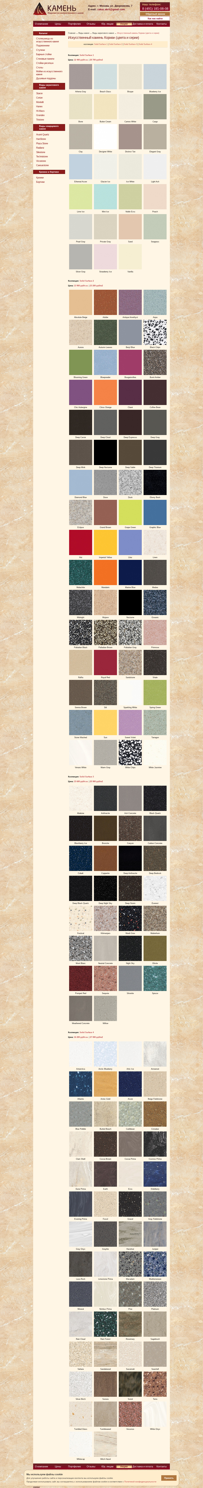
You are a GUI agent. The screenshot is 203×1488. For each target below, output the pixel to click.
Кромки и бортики (49, 172)
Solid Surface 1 (100, 44)
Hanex (39, 106)
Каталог (43, 33)
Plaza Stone (42, 143)
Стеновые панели (45, 58)
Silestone (40, 152)
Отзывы (91, 24)
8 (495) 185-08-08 (155, 9)
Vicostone (41, 161)
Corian (39, 97)
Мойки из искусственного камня (49, 73)
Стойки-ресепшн (44, 63)
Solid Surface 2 (115, 44)
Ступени (40, 50)
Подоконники (42, 45)
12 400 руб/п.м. (81, 60)
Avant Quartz (42, 134)
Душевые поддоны (46, 78)
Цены (58, 24)
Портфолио (74, 24)
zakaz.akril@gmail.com (111, 9)
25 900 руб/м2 (96, 781)
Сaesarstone (42, 165)
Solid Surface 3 (130, 44)
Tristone (40, 119)
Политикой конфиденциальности (140, 1481)
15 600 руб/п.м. (81, 781)
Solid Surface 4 (145, 44)
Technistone (42, 156)
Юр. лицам (107, 24)
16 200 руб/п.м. (81, 1037)
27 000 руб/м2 (96, 1037)
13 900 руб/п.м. (81, 286)
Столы (39, 67)
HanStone (41, 139)
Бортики (40, 182)
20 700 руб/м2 (96, 60)
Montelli (40, 102)
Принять (169, 1478)
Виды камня (83, 33)
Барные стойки (44, 54)
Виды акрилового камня (103, 33)
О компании (41, 24)
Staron (39, 93)
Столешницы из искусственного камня (47, 40)
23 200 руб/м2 (96, 286)
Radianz (40, 147)
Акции (124, 24)
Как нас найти (155, 18)
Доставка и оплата (143, 24)
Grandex (40, 115)
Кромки (40, 177)
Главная (71, 33)
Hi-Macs (40, 111)
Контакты (161, 24)
